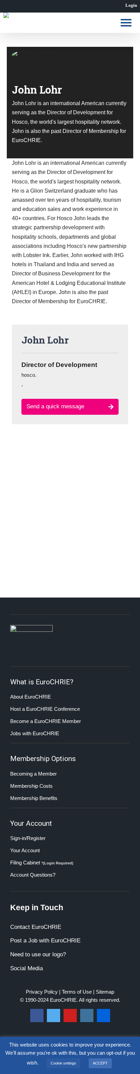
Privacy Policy (42, 992)
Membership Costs (31, 786)
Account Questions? (32, 875)
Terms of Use (77, 992)
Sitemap (105, 992)
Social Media (26, 968)
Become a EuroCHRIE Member (45, 721)
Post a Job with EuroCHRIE (45, 940)
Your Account (25, 850)
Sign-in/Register (28, 838)
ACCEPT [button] (100, 1063)
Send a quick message (55, 406)
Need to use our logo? (38, 954)
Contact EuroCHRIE (35, 927)
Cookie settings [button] (63, 1063)
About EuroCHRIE (30, 697)
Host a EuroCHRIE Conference (45, 709)
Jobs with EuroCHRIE (34, 733)
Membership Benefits (33, 798)
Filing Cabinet (41, 862)
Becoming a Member (33, 774)
